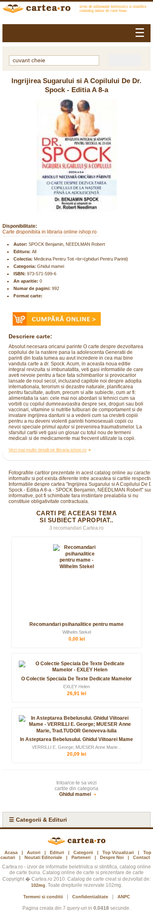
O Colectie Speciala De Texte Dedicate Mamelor (76, 679)
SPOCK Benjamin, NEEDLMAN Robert (67, 244)
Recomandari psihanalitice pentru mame (76, 624)
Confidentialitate (90, 896)
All (34, 251)
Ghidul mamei (50, 266)
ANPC (124, 896)
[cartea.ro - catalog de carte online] (76, 9)
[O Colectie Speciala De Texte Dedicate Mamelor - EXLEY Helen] (77, 667)
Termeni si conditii (43, 896)
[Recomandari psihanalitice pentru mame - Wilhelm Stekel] (77, 581)
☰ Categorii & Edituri (38, 819)
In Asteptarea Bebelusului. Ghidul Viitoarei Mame (76, 739)
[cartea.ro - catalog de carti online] (76, 843)
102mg (38, 885)
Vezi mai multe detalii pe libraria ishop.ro (47, 449)
